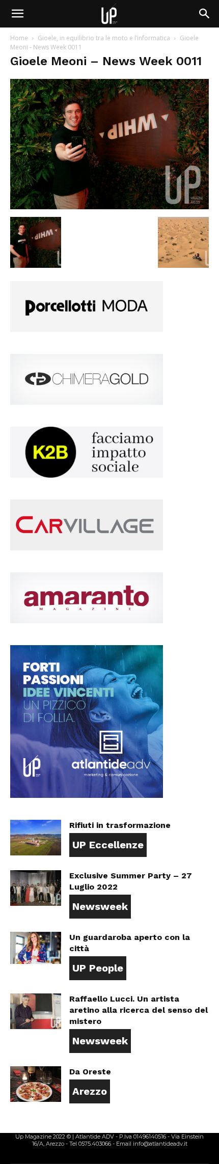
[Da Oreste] (35, 1084)
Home (19, 38)
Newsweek (100, 906)
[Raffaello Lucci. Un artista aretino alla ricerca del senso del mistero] (35, 1011)
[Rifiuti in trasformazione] (35, 837)
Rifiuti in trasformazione (120, 825)
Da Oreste (90, 1071)
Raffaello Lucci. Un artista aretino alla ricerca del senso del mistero (138, 1010)
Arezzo (89, 1091)
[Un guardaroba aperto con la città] (35, 948)
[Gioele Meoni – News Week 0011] (109, 206)
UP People (97, 968)
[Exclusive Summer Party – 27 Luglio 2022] (35, 888)
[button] (17, 13)
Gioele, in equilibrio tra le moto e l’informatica (104, 38)
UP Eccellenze (108, 845)
